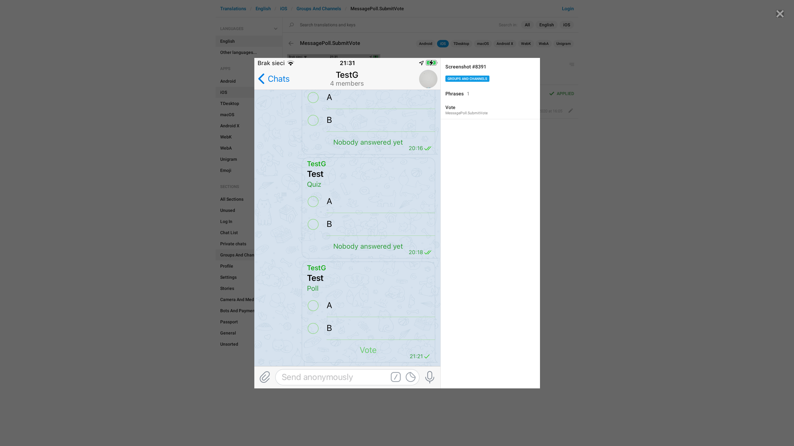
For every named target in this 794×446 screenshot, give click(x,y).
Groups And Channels (467, 79)
